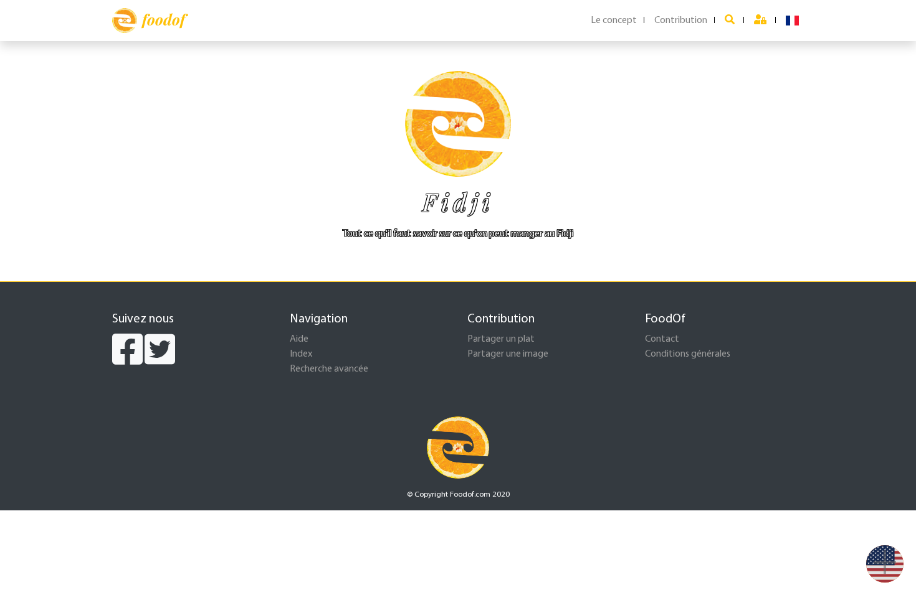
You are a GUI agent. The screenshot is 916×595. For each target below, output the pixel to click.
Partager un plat (501, 339)
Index (301, 354)
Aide (299, 339)
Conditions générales (687, 354)
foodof (163, 19)
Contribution (680, 21)
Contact (662, 339)
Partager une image (507, 354)
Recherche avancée (329, 369)
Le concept (614, 21)
